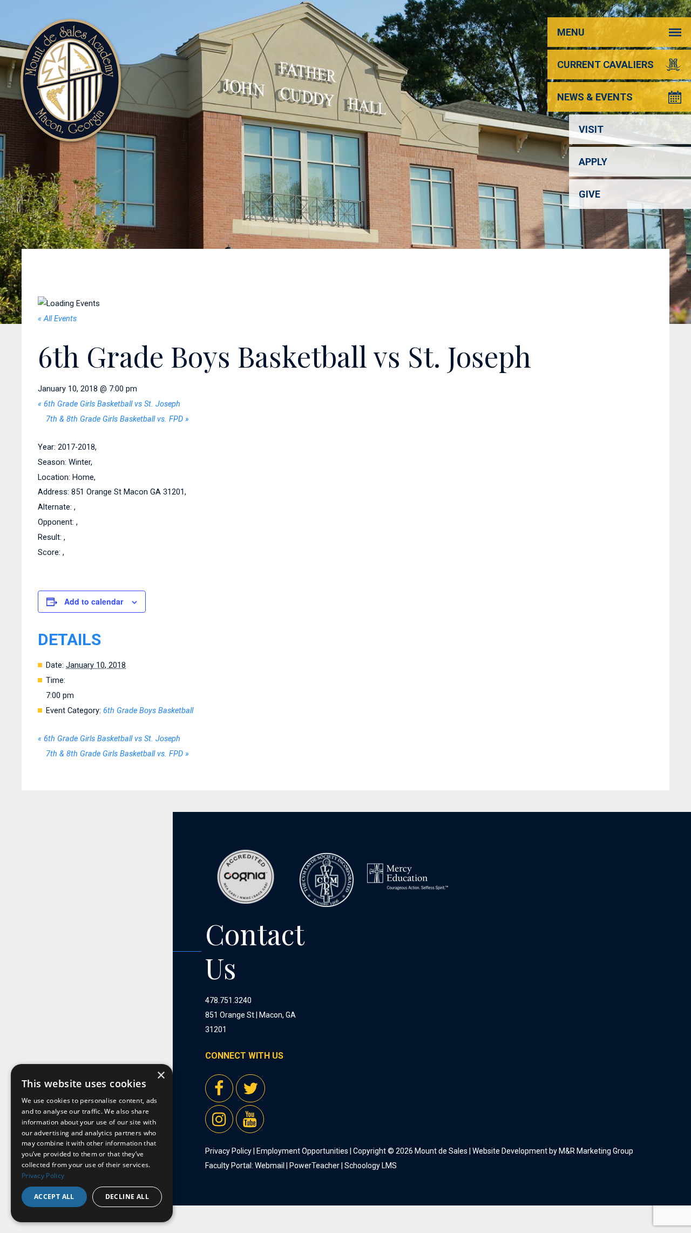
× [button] (161, 1076)
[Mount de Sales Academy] (70, 129)
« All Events (57, 318)
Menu (571, 32)
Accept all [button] (54, 1196)
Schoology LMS (370, 1165)
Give (589, 194)
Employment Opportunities (302, 1151)
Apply (593, 161)
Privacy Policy (228, 1151)
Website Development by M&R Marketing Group (552, 1151)
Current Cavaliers (605, 64)
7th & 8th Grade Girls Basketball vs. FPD (117, 419)
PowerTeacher (314, 1165)
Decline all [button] (127, 1196)
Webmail (269, 1165)
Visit (591, 129)
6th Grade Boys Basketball (148, 710)
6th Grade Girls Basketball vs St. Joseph (109, 404)
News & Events (595, 97)
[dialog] (92, 1143)
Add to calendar (93, 601)
